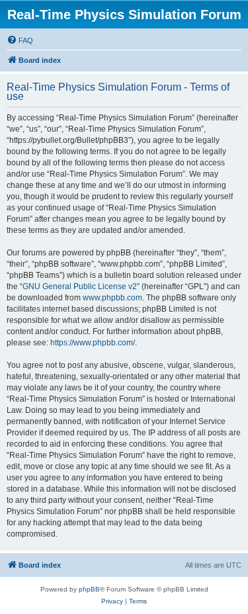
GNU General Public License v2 (79, 286)
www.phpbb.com (112, 297)
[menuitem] (20, 40)
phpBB (89, 589)
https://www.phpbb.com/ (92, 342)
